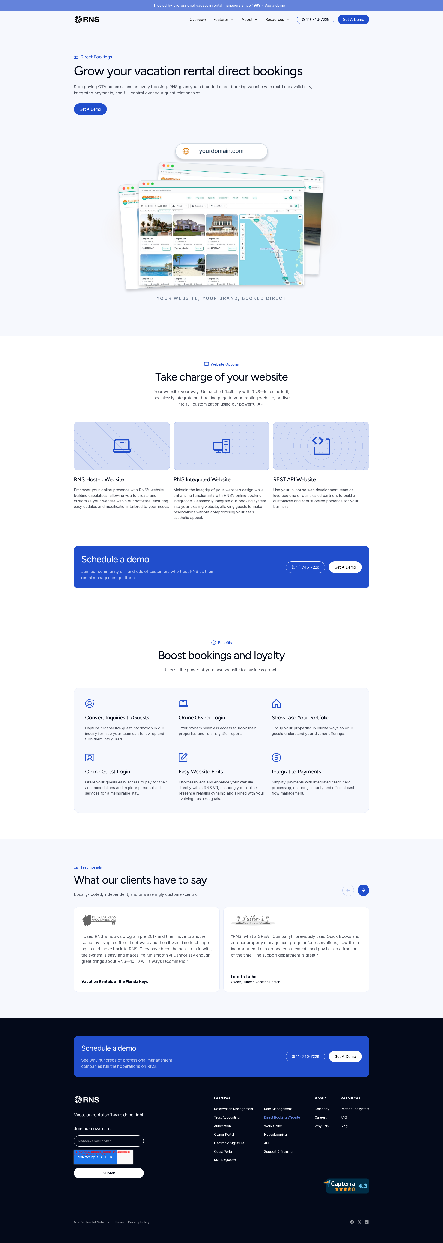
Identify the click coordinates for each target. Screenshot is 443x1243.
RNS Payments (225, 1160)
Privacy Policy (139, 1222)
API (266, 1143)
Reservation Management (233, 1109)
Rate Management (278, 1109)
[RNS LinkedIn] (367, 1222)
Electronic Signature (229, 1143)
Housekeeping (275, 1134)
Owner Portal (224, 1134)
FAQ (344, 1117)
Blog (344, 1126)
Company (322, 1109)
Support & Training (278, 1151)
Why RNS (322, 1126)
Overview (198, 19)
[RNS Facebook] (352, 1222)
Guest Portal (223, 1151)
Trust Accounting (227, 1117)
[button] (224, 19)
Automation (222, 1126)
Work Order (273, 1126)
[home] (87, 19)
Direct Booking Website (282, 1117)
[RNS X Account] (359, 1222)
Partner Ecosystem (355, 1109)
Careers (321, 1117)
